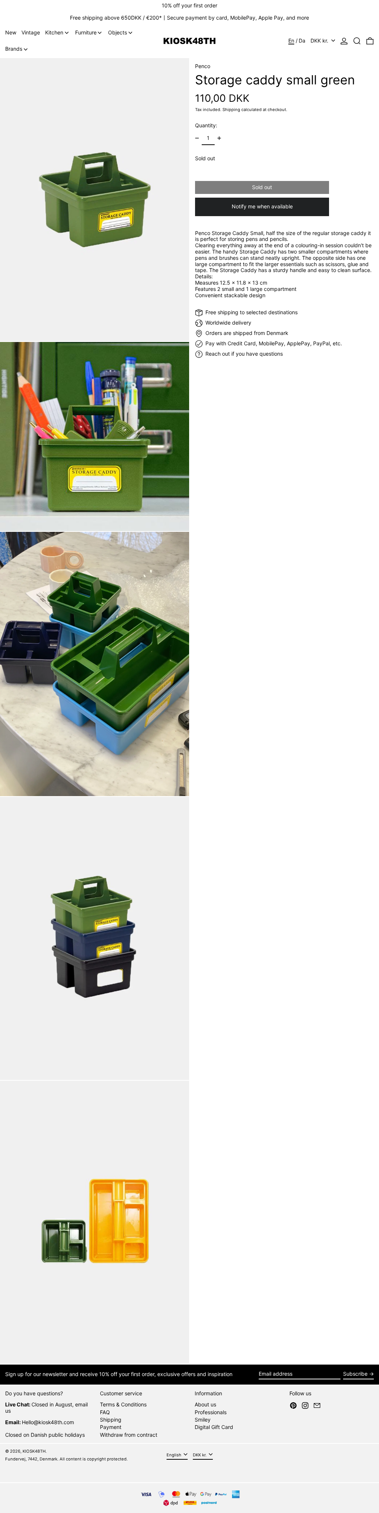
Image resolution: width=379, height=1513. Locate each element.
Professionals (211, 1412)
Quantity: (206, 125)
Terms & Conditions (123, 1404)
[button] (357, 41)
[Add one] (219, 138)
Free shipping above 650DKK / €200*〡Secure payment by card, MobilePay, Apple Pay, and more (189, 17)
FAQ (105, 1412)
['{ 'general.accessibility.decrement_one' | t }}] (197, 138)
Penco (202, 66)
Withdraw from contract (128, 1435)
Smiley (203, 1419)
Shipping (231, 109)
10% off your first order (189, 5)
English (174, 1454)
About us (205, 1404)
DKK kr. (320, 40)
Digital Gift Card (214, 1427)
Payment (110, 1427)
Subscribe (355, 1374)
